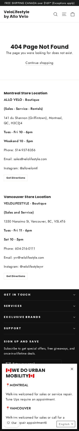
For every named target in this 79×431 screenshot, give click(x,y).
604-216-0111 (25, 248)
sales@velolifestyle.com (30, 159)
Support (12, 328)
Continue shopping (39, 62)
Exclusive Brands (22, 317)
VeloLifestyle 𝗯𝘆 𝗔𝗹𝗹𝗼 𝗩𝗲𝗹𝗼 (16, 14)
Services (13, 306)
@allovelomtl (29, 168)
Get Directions (15, 177)
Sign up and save (21, 341)
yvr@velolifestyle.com (29, 257)
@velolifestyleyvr (32, 266)
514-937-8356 (25, 150)
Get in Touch (17, 295)
